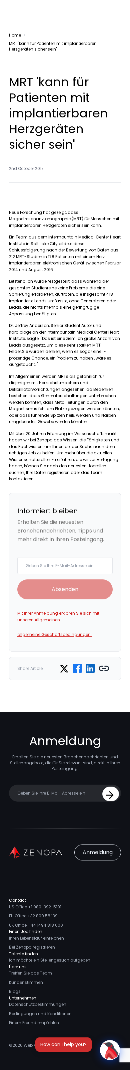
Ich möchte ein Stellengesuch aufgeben (49, 960)
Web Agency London (45, 1045)
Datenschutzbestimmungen (37, 1004)
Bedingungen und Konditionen (40, 1013)
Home (15, 35)
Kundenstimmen (26, 982)
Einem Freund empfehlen (34, 1022)
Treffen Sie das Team (30, 973)
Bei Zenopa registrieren (32, 947)
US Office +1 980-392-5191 (35, 907)
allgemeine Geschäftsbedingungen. (54, 634)
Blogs (15, 991)
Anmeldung (98, 852)
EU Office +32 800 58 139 (33, 916)
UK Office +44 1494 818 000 (36, 925)
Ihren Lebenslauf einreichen (36, 938)
